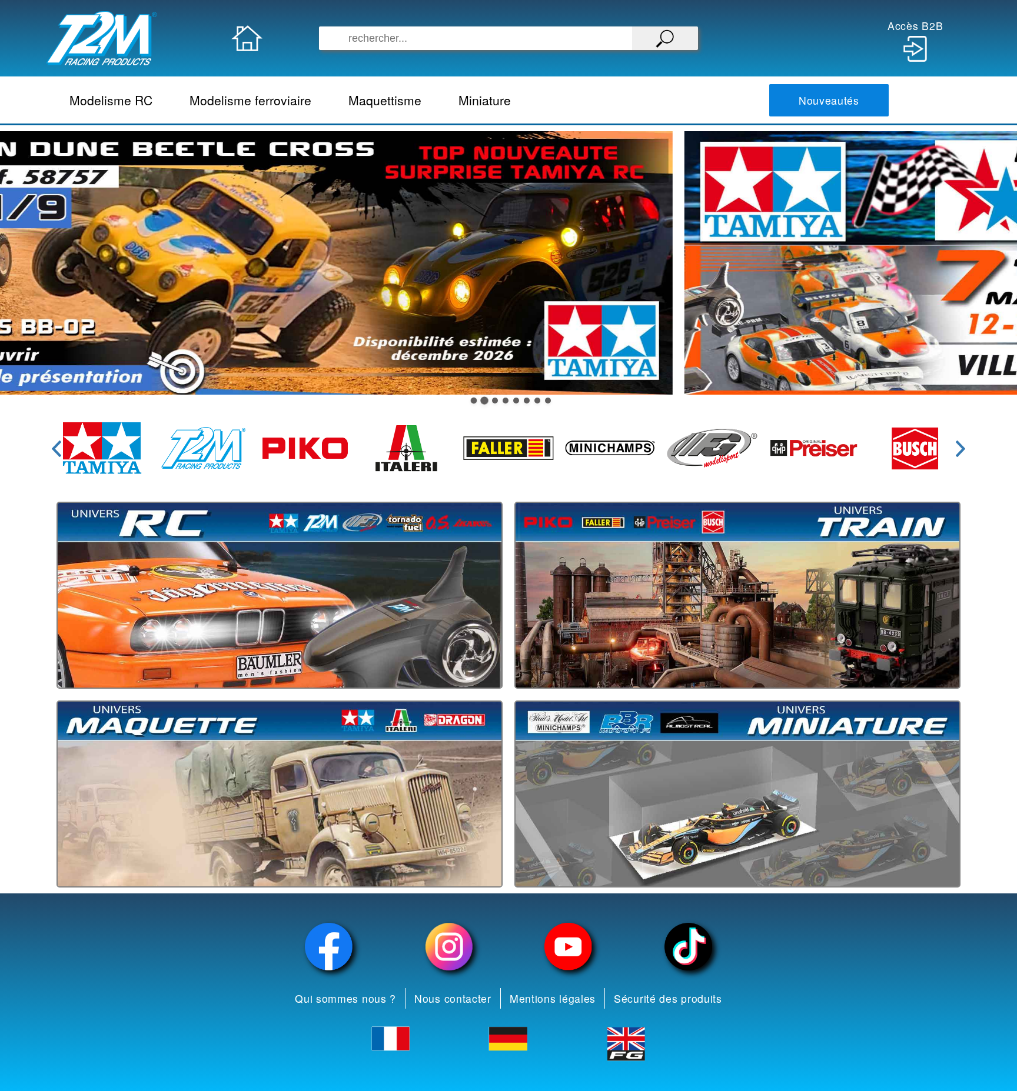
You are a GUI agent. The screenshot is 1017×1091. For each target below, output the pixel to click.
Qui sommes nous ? (345, 998)
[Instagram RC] (449, 946)
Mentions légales (553, 998)
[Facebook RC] (329, 946)
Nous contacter (452, 998)
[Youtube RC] (568, 946)
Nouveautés (829, 100)
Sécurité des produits (668, 998)
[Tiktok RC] (689, 946)
